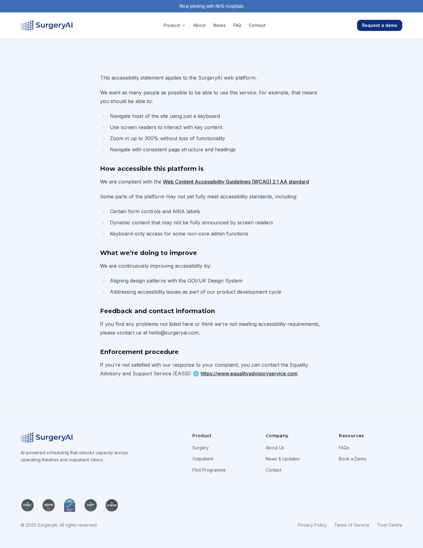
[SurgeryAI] (46, 25)
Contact (257, 25)
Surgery (200, 447)
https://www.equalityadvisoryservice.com (249, 373)
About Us (275, 447)
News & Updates (283, 458)
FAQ (237, 25)
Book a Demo (353, 458)
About (199, 25)
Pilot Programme (209, 469)
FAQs (344, 447)
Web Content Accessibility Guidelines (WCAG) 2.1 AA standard (236, 182)
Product (172, 25)
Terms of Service (351, 525)
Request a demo (379, 25)
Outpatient (202, 458)
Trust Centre (389, 525)
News (219, 25)
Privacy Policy (312, 525)
